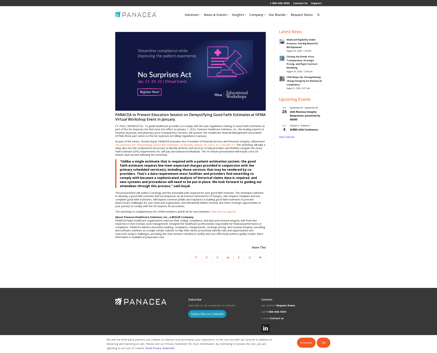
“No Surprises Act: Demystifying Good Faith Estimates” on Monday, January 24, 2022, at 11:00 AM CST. (175, 144)
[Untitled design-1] (190, 71)
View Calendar (287, 137)
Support (316, 3)
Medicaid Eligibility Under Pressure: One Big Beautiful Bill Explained (302, 43)
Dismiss (306, 343)
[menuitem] (300, 3)
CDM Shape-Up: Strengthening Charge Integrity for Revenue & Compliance (304, 81)
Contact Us (300, 3)
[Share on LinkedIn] (228, 257)
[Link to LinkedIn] (265, 328)
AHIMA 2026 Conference (304, 129)
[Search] (318, 14)
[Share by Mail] (260, 257)
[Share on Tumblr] (239, 257)
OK (323, 343)
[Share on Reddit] (249, 257)
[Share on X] (207, 257)
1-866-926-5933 (280, 3)
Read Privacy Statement (160, 348)
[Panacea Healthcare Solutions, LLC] (136, 14)
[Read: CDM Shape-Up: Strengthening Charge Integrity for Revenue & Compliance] (282, 79)
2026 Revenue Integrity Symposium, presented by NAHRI (305, 115)
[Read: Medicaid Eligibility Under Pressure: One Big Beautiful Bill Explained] (282, 41)
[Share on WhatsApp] (217, 257)
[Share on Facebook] (196, 257)
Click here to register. (223, 211)
